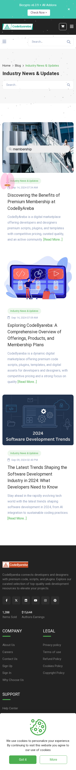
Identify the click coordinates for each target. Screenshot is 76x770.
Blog (18, 65)
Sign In (6, 673)
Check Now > (39, 12)
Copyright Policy (53, 673)
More (53, 760)
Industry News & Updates (24, 180)
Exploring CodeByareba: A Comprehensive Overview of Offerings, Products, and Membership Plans (34, 335)
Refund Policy (52, 659)
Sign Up (7, 666)
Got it (23, 760)
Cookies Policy (53, 666)
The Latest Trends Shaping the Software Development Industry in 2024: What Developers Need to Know (37, 477)
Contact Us (9, 659)
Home (6, 65)
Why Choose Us (13, 680)
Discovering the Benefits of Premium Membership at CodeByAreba (33, 202)
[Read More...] (52, 239)
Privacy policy (52, 645)
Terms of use (52, 652)
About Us (8, 645)
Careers (7, 652)
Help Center (10, 708)
